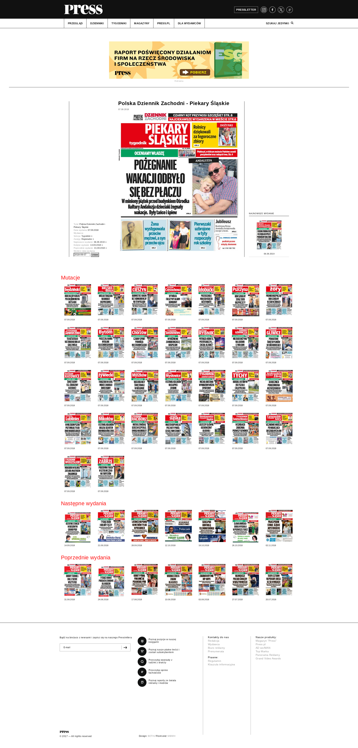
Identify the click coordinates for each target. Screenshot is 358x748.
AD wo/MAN (263, 647)
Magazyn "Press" (266, 640)
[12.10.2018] (178, 525)
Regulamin (214, 660)
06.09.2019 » (100, 242)
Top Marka (262, 651)
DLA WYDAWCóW (189, 23)
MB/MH (171, 736)
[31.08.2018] (78, 580)
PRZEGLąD (75, 23)
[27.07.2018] (246, 580)
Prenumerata (216, 651)
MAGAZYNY (141, 23)
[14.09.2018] (78, 527)
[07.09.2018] (78, 300)
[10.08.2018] (178, 580)
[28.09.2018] (145, 525)
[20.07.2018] (279, 579)
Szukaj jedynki (277, 23)
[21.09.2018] (111, 525)
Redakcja (213, 640)
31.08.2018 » (100, 248)
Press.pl (261, 644)
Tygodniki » (86, 236)
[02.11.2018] (279, 526)
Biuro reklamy (216, 647)
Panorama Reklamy (268, 654)
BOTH (151, 736)
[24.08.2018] (111, 581)
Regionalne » (87, 239)
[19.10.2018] (212, 526)
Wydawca (214, 644)
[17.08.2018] (145, 579)
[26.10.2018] (246, 527)
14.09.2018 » (96, 245)
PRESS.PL (163, 23)
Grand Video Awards (268, 658)
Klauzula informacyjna (221, 664)
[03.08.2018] (212, 580)
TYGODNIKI (119, 23)
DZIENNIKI (97, 23)
